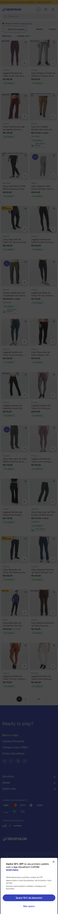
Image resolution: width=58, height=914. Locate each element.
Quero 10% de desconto (29, 897)
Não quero (29, 906)
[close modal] (53, 861)
